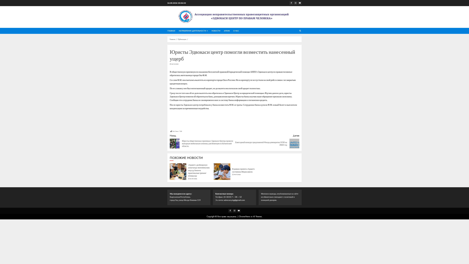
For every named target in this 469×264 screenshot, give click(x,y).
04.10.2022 (175, 64)
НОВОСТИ (216, 31)
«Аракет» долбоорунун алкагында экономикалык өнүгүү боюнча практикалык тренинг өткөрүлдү (199, 170)
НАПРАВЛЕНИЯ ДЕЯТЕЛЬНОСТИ (192, 31)
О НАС (236, 31)
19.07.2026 (237, 175)
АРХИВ (227, 31)
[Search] (300, 30)
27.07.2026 (193, 179)
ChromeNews (244, 216)
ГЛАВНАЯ (171, 31)
